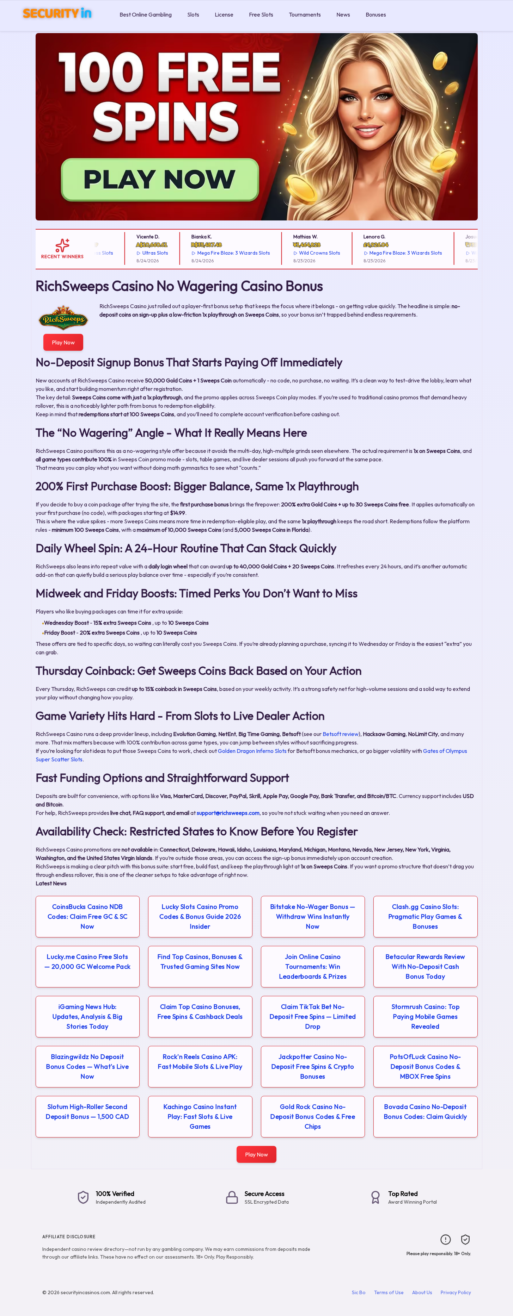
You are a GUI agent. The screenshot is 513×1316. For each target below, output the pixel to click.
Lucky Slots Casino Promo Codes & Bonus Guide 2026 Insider (200, 916)
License (224, 14)
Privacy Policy (456, 1292)
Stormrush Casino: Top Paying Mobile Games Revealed (425, 1016)
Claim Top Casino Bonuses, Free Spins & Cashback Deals (200, 1012)
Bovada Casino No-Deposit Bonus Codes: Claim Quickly (425, 1112)
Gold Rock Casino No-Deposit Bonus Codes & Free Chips (312, 1116)
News (343, 14)
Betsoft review (341, 733)
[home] (58, 25)
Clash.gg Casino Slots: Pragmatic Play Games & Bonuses (426, 916)
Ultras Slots (139, 253)
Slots (193, 14)
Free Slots (261, 14)
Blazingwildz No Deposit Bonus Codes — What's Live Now (87, 1066)
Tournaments (305, 14)
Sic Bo (359, 1292)
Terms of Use (389, 1292)
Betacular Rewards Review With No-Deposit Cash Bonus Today (425, 966)
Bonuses (376, 14)
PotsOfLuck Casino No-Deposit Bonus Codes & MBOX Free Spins (425, 1066)
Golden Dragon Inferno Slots (252, 750)
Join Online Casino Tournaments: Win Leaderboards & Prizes (313, 966)
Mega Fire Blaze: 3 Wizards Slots (217, 253)
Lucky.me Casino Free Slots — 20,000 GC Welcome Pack (87, 962)
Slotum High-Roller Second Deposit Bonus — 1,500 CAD (87, 1112)
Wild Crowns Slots (303, 253)
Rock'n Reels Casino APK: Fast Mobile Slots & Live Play (200, 1062)
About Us (422, 1292)
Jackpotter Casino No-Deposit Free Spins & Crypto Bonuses (312, 1066)
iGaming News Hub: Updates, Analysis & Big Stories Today (87, 1016)
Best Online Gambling (146, 14)
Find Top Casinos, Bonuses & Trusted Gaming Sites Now (200, 962)
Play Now (63, 342)
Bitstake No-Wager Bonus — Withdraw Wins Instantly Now (312, 916)
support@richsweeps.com (228, 812)
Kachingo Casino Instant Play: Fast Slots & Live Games (200, 1116)
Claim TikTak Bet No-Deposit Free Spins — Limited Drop (313, 1016)
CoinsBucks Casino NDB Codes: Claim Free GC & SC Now (88, 916)
